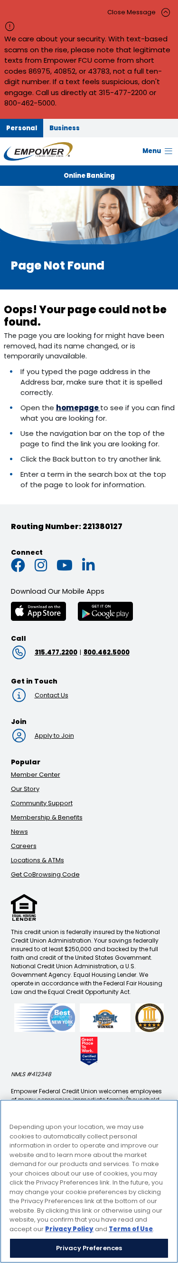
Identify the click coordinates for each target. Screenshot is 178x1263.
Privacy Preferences (89, 1248)
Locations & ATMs (37, 860)
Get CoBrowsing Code (45, 874)
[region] (89, 1181)
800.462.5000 (107, 652)
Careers (24, 845)
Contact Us (51, 695)
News (19, 831)
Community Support (42, 803)
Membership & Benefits (47, 817)
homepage (78, 408)
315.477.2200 (56, 652)
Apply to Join (54, 735)
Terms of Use (131, 1229)
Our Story (25, 788)
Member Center (35, 774)
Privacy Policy (69, 1229)
